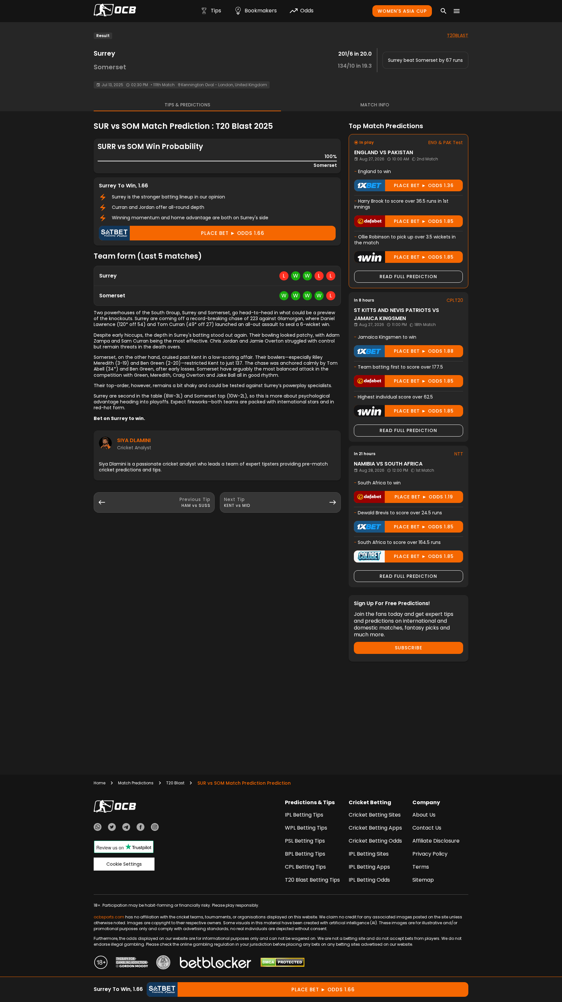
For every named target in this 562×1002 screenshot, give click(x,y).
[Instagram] (155, 828)
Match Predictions (136, 783)
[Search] (443, 11)
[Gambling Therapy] (132, 963)
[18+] (101, 963)
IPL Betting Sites (369, 854)
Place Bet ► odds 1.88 (424, 351)
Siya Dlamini (134, 440)
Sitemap (423, 880)
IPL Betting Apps (369, 867)
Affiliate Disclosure (436, 841)
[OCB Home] (115, 11)
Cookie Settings (124, 864)
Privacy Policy (430, 854)
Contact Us (426, 828)
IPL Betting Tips (304, 815)
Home (99, 783)
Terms (420, 867)
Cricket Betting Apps (375, 828)
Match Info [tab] (374, 105)
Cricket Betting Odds (375, 841)
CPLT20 (455, 300)
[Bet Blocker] (215, 963)
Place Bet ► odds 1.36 (424, 185)
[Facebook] (140, 828)
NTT (458, 454)
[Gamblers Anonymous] (163, 963)
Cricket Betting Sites (375, 815)
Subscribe (408, 647)
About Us (423, 815)
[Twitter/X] (112, 828)
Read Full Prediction (408, 276)
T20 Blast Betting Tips (312, 880)
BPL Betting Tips (305, 854)
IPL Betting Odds (369, 880)
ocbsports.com (109, 917)
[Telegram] (126, 828)
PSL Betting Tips (305, 841)
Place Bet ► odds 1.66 (232, 233)
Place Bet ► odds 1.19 (424, 497)
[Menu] (456, 11)
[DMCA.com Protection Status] (282, 963)
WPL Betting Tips (306, 828)
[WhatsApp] (97, 828)
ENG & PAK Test (445, 142)
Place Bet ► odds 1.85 (424, 221)
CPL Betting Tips (305, 867)
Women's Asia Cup (402, 11)
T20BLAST (457, 35)
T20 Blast (175, 783)
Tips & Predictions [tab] (187, 105)
